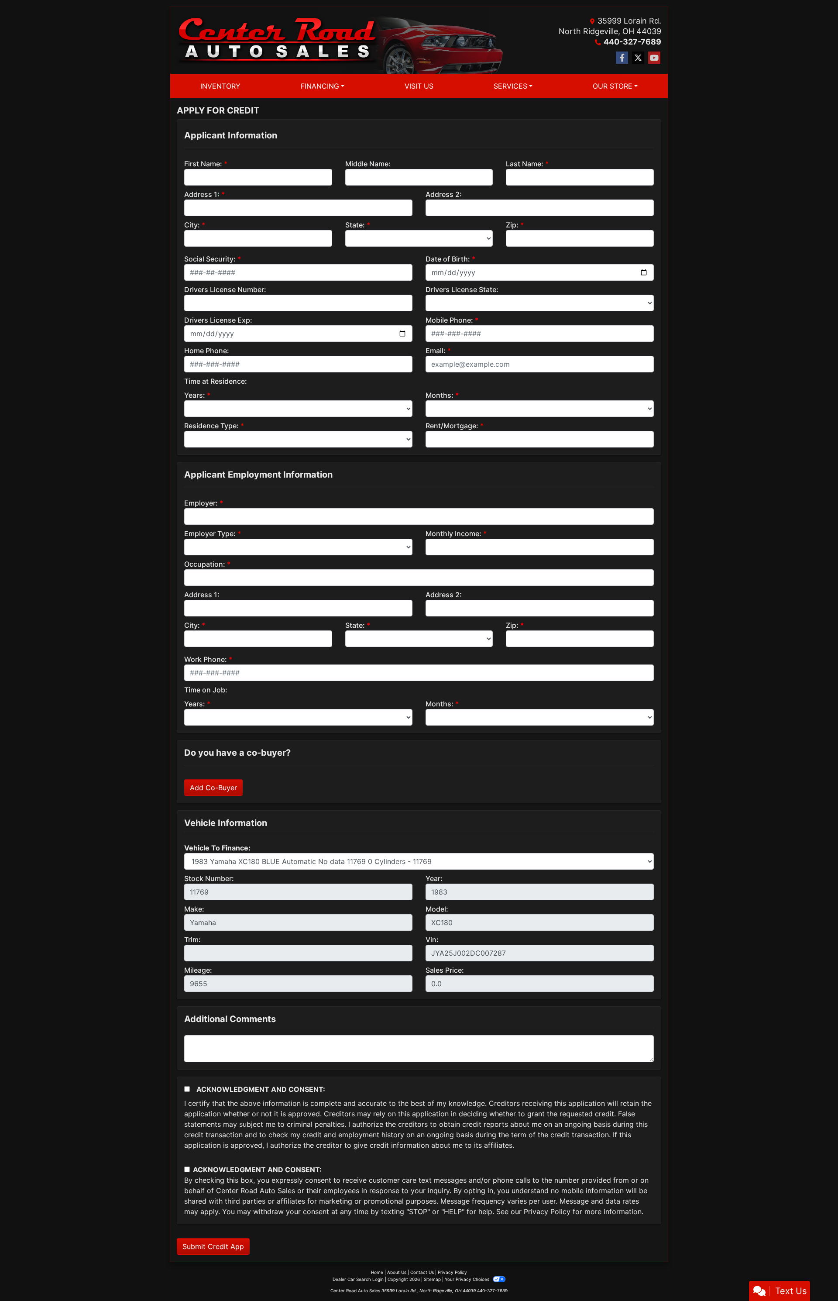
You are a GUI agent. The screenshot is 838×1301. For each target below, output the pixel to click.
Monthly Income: (453, 533)
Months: (439, 395)
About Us (396, 1272)
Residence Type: (211, 425)
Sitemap (432, 1279)
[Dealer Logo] (278, 41)
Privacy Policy (547, 1211)
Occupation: (204, 564)
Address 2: (444, 194)
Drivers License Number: (225, 289)
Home (377, 1272)
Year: (434, 878)
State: (355, 224)
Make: (194, 909)
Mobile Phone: (449, 320)
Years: (194, 395)
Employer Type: (210, 533)
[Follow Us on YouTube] (654, 58)
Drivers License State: (462, 289)
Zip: (512, 224)
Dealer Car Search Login (358, 1279)
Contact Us (422, 1272)
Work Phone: (205, 659)
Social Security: (210, 259)
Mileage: (198, 970)
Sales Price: (445, 970)
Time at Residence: (215, 381)
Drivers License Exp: (218, 320)
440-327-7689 (632, 41)
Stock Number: (209, 878)
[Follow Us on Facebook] (622, 58)
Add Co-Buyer (213, 787)
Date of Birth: (448, 259)
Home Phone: (206, 350)
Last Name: (524, 163)
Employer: (201, 503)
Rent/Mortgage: (452, 425)
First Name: (203, 163)
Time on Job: (205, 689)
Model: (437, 909)
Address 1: (202, 194)
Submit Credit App (213, 1246)
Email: (436, 350)
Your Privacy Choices (468, 1279)
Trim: (192, 939)
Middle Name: (368, 163)
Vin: (432, 939)
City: (192, 224)
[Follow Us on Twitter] (638, 58)
